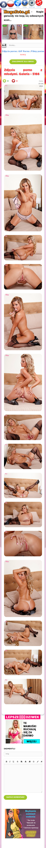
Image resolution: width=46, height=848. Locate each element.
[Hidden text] (42, 761)
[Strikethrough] (18, 761)
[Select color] (38, 761)
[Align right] (30, 761)
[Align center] (26, 761)
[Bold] (6, 761)
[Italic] (10, 761)
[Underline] (14, 761)
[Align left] (22, 761)
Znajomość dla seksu (23, 61)
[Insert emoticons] (34, 761)
